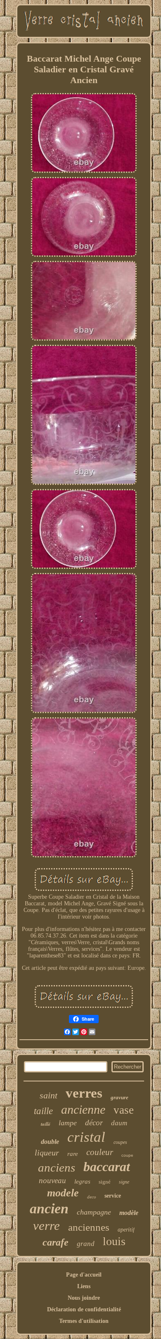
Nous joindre (84, 1298)
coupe (127, 1155)
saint (48, 1095)
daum (119, 1123)
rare (72, 1153)
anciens (56, 1167)
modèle (128, 1212)
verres (84, 1093)
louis (114, 1241)
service (112, 1196)
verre (46, 1225)
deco (91, 1196)
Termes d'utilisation (84, 1321)
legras (82, 1181)
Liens (83, 1286)
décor (94, 1122)
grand (86, 1244)
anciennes (88, 1227)
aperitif (126, 1230)
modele (63, 1193)
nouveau (52, 1180)
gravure (119, 1097)
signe (124, 1182)
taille (43, 1111)
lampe (68, 1123)
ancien (49, 1208)
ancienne (83, 1109)
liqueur (47, 1152)
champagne (94, 1212)
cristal (86, 1137)
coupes (120, 1142)
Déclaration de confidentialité (84, 1309)
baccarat (106, 1166)
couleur (99, 1152)
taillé (45, 1124)
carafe (56, 1242)
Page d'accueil (84, 1275)
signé (105, 1182)
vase (124, 1110)
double (50, 1141)
